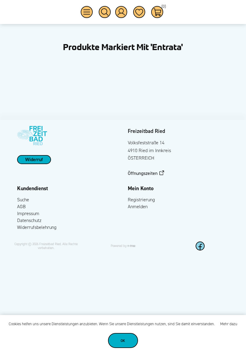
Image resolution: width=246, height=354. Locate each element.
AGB (21, 206)
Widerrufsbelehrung (36, 227)
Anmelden (138, 206)
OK (123, 340)
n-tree (131, 246)
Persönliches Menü (121, 12)
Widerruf (34, 159)
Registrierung (141, 199)
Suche (23, 199)
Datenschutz (29, 220)
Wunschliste (139, 12)
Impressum (28, 213)
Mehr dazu (228, 324)
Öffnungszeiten (143, 173)
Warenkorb (162, 7)
